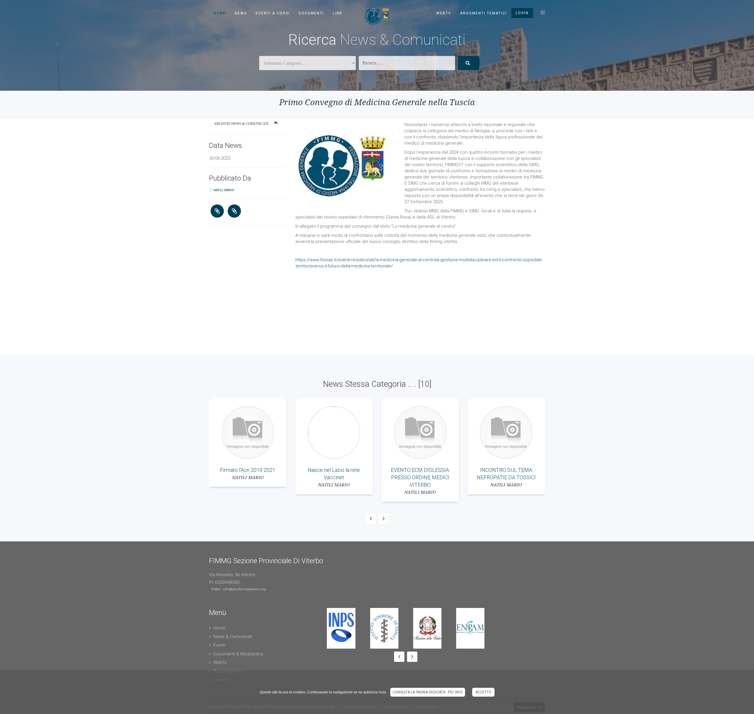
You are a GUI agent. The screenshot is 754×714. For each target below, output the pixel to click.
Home (220, 13)
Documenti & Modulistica (238, 654)
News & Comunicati (232, 636)
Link (337, 13)
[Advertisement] (176, 313)
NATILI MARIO (224, 190)
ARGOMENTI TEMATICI (483, 13)
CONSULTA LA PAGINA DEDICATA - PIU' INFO (428, 692)
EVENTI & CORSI (273, 13)
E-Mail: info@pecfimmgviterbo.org (238, 589)
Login (522, 13)
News (241, 13)
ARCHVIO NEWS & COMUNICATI (241, 124)
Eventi (219, 645)
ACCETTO (483, 692)
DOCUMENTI (311, 13)
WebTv (443, 13)
